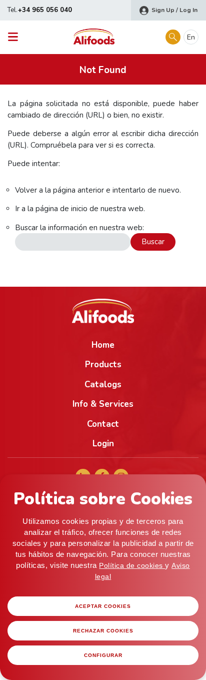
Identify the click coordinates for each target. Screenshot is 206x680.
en (191, 37)
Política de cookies (132, 565)
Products (103, 364)
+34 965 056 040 (45, 10)
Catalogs (103, 384)
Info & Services (103, 404)
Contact (103, 424)
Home (103, 345)
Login (103, 443)
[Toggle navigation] (16, 37)
